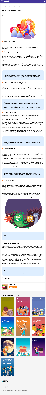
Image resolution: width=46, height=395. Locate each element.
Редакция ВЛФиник (9, 6)
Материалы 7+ (22, 6)
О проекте (3, 384)
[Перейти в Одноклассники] (8, 387)
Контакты (8, 384)
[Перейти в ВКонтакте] (2, 387)
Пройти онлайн (13, 287)
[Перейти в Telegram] (5, 387)
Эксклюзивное (7, 278)
